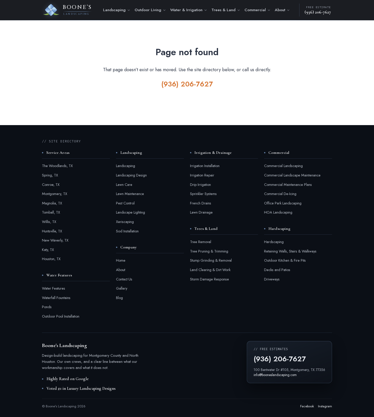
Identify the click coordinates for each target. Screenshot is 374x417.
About (280, 10)
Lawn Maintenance (130, 193)
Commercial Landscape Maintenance (292, 175)
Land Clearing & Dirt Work (210, 269)
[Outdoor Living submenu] (165, 10)
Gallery (121, 288)
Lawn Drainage (201, 212)
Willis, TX (49, 221)
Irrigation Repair (202, 175)
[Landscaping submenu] (129, 10)
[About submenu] (289, 10)
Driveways (272, 279)
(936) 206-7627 (187, 84)
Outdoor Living (148, 10)
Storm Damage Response (209, 279)
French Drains (200, 203)
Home (120, 260)
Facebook (307, 406)
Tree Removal (200, 241)
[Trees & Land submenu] (239, 10)
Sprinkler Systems (203, 193)
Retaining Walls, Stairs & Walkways (290, 251)
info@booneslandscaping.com (275, 374)
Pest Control (125, 203)
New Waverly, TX (55, 240)
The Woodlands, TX (57, 165)
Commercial (255, 10)
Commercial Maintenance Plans (288, 184)
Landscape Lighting (130, 212)
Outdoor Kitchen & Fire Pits (285, 260)
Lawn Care (124, 184)
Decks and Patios (277, 269)
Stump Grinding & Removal (211, 260)
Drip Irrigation (200, 184)
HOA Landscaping (278, 212)
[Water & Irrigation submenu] (206, 10)
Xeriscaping (125, 221)
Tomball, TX (51, 212)
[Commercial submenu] (269, 10)
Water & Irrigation (186, 10)
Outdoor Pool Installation (60, 316)
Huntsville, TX (52, 231)
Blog (119, 297)
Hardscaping (274, 241)
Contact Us (124, 279)
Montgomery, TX (54, 193)
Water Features (53, 288)
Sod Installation (127, 231)
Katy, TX (48, 249)
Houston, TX (51, 258)
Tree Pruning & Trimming (209, 251)
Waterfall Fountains (56, 297)
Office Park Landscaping (282, 203)
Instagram (325, 406)
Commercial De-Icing (280, 193)
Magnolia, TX (52, 203)
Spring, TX (50, 175)
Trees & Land (223, 10)
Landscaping (114, 10)
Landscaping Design (131, 175)
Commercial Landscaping (283, 165)
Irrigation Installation (205, 165)
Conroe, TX (51, 184)
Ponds (47, 306)
